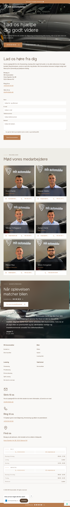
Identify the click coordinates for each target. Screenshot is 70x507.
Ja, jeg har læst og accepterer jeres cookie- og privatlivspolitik (22, 132)
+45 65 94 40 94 (11, 45)
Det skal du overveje (9, 380)
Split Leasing (7, 376)
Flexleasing (7, 366)
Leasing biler (40, 356)
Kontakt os (6, 349)
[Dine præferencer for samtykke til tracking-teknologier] (67, 504)
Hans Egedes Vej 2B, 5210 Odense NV (15, 440)
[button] (16, 499)
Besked (6, 120)
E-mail (5, 106)
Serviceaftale (40, 366)
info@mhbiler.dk (31, 45)
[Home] (14, 7)
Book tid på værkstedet (34, 1)
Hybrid (38, 352)
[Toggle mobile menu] (64, 7)
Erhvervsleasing (8, 373)
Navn (5, 99)
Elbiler (38, 349)
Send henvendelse (12, 137)
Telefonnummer (8, 113)
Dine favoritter (7, 352)
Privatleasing (7, 369)
